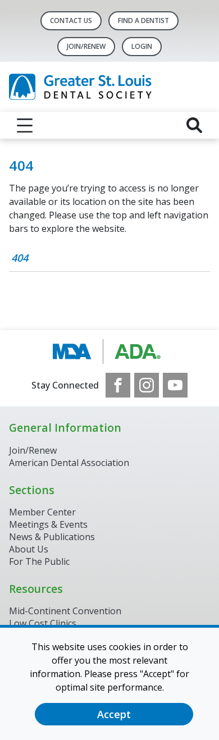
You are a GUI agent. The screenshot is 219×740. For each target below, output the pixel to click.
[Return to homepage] (109, 87)
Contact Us (71, 20)
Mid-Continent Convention (65, 611)
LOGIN (141, 46)
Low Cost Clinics (42, 623)
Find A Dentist (143, 20)
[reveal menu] (24, 125)
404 (19, 257)
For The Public (39, 561)
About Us (28, 549)
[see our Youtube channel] (175, 385)
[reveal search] (194, 125)
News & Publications (52, 537)
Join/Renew (86, 46)
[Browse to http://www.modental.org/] (110, 351)
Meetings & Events (48, 524)
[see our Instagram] (146, 385)
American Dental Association (69, 462)
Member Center (42, 512)
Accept (114, 714)
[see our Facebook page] (118, 385)
